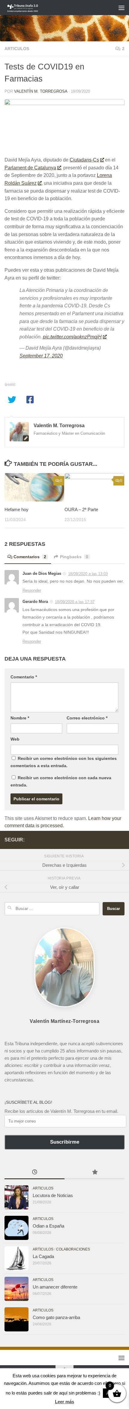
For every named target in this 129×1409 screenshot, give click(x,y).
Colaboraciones (73, 1249)
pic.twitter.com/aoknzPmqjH (72, 336)
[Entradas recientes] (34, 1172)
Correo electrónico (87, 718)
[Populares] (94, 1172)
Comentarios (30, 556)
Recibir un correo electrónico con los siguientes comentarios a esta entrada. (63, 762)
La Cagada (43, 1256)
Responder (31, 590)
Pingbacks (74, 556)
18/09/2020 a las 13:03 (88, 574)
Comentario (23, 676)
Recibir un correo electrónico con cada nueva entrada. (60, 781)
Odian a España (48, 1225)
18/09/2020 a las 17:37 (74, 602)
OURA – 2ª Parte (81, 509)
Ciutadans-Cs (84, 159)
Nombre (19, 718)
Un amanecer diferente (55, 1286)
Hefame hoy (16, 509)
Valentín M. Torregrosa (40, 91)
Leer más (64, 1401)
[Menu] (121, 7)
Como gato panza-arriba (56, 1317)
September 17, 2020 (41, 355)
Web (15, 739)
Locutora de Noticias (53, 1195)
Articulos (16, 48)
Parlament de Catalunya (30, 167)
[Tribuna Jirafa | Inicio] (29, 7)
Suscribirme (64, 1142)
